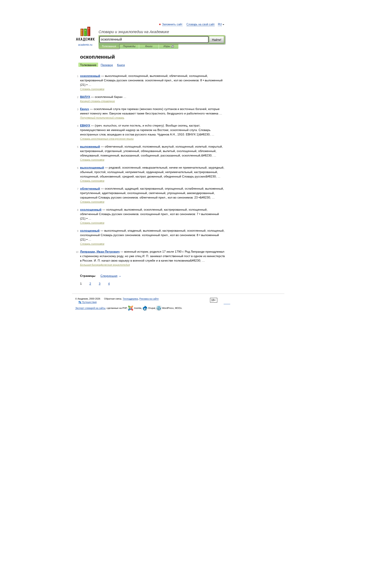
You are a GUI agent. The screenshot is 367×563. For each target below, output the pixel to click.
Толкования (109, 46)
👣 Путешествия (87, 302)
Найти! (216, 39)
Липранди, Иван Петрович (100, 251)
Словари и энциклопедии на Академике (134, 32)
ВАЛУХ (85, 97)
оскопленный (90, 75)
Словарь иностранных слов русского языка (107, 138)
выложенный (90, 146)
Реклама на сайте (149, 298)
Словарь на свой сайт (200, 24)
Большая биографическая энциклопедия (105, 264)
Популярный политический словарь (102, 117)
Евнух (84, 109)
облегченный (90, 188)
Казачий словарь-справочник (97, 101)
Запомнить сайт (172, 24)
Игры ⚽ (169, 46)
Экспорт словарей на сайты (90, 308)
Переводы (129, 46)
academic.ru (85, 44)
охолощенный (91, 209)
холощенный (90, 230)
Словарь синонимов (92, 89)
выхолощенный (92, 167)
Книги (148, 46)
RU (220, 24)
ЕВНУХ (85, 125)
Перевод (107, 65)
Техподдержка (130, 298)
